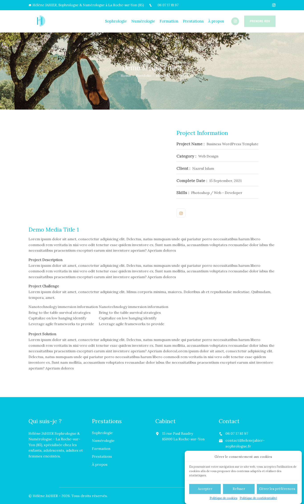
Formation (169, 21)
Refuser (239, 489)
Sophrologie (116, 21)
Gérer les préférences (277, 489)
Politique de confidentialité (258, 498)
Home (126, 75)
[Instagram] (274, 5)
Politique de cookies (223, 498)
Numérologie (143, 21)
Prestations (193, 21)
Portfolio (143, 75)
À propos (216, 21)
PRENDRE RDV (260, 21)
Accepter (205, 489)
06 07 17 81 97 (168, 5)
